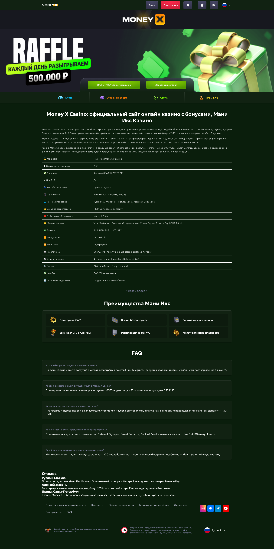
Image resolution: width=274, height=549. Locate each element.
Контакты (97, 505)
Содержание (54, 512)
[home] (50, 5)
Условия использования (154, 505)
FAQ (69, 512)
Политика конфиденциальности (66, 505)
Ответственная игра (121, 505)
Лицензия (180, 505)
